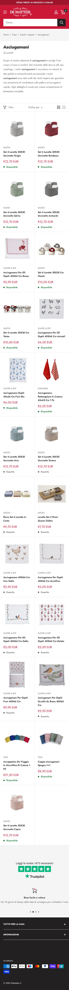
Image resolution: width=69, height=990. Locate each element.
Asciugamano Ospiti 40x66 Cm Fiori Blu (13, 394)
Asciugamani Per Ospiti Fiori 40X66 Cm (15, 699)
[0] (63, 12)
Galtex (6, 147)
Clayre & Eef (9, 268)
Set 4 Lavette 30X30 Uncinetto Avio (14, 458)
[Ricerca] (61, 22)
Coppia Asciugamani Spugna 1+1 (48, 763)
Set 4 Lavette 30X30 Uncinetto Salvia (14, 214)
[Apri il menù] (5, 12)
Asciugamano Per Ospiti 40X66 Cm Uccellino (50, 579)
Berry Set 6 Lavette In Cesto (14, 518)
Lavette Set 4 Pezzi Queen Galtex (48, 518)
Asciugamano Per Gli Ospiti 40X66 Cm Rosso (16, 274)
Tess (5, 757)
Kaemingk (43, 388)
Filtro (11, 107)
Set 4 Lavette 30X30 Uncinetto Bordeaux (48, 153)
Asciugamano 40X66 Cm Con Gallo (16, 579)
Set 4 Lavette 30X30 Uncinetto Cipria (14, 827)
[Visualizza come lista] (64, 107)
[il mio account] (56, 12)
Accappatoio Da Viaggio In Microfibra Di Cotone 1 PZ (16, 765)
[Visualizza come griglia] (58, 107)
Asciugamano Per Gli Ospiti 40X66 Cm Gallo (15, 639)
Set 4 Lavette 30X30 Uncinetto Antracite (48, 214)
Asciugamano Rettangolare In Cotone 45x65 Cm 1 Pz (50, 396)
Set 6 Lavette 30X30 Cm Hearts (51, 274)
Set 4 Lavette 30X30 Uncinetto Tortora (48, 458)
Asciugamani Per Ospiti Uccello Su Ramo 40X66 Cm (51, 701)
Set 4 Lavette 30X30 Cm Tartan (16, 334)
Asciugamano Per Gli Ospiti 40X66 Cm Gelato (51, 639)
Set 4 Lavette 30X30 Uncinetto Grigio (14, 153)
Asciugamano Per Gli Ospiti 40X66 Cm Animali (51, 334)
